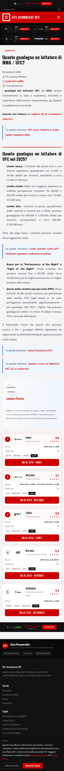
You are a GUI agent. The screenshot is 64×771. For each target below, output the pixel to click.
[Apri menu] (59, 17)
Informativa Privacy (38, 755)
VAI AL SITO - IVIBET (32, 462)
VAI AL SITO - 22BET (32, 538)
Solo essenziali (11, 765)
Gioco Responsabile (11, 733)
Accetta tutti (33, 765)
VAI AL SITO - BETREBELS (32, 612)
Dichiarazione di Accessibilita (15, 728)
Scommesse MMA (10, 694)
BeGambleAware (43, 653)
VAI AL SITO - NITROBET (32, 575)
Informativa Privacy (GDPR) (14, 716)
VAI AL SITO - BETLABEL (32, 500)
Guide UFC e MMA (14, 81)
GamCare (27, 653)
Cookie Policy (8, 720)
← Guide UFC (8, 50)
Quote (5, 699)
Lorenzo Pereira (15, 398)
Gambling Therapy (11, 653)
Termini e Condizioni (11, 724)
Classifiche (7, 703)
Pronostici (6, 690)
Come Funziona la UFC (40, 350)
